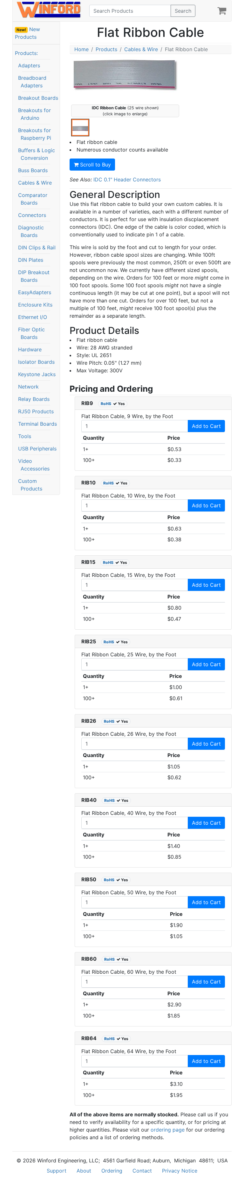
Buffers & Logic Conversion (36, 154)
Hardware (30, 349)
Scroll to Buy (94, 164)
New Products (27, 33)
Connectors (32, 215)
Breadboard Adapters (32, 82)
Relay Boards (34, 399)
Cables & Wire (35, 182)
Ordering (111, 1170)
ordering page (168, 1129)
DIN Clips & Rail (37, 247)
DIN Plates (30, 260)
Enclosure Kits (35, 304)
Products (106, 49)
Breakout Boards (38, 98)
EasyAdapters (34, 292)
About (84, 1170)
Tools (24, 436)
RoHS (106, 403)
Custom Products (30, 485)
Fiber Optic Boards (31, 333)
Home (81, 49)
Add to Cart (206, 426)
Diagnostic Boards (31, 231)
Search (183, 11)
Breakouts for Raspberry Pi (34, 134)
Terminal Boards (37, 424)
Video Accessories (34, 465)
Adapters (29, 65)
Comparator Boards (32, 199)
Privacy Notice (179, 1170)
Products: (26, 53)
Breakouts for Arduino (34, 114)
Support (56, 1170)
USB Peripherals (37, 448)
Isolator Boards (36, 362)
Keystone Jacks (37, 374)
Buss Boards (33, 170)
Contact (142, 1170)
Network (28, 386)
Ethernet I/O (32, 317)
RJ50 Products (36, 411)
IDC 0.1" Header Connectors (127, 179)
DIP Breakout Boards (34, 276)
